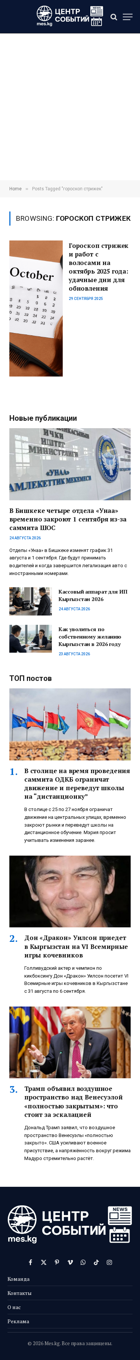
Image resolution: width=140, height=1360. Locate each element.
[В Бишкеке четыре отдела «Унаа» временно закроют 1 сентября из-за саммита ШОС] (70, 464)
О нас (14, 1307)
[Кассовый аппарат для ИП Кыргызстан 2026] (30, 601)
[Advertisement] (70, 107)
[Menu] (128, 17)
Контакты (19, 1292)
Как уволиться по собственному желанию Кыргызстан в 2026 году (90, 636)
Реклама (18, 1321)
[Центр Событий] (70, 16)
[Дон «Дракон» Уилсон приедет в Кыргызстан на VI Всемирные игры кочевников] (70, 891)
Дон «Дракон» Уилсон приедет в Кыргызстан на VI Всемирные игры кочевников (76, 946)
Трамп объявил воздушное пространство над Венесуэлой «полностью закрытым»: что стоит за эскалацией (73, 1101)
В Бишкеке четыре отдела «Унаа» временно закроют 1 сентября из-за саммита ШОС (67, 519)
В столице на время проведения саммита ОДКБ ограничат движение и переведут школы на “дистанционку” (77, 783)
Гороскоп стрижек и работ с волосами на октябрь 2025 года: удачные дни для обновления (98, 267)
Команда (18, 1278)
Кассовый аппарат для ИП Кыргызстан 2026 (93, 595)
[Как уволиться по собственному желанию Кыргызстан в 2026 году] (30, 639)
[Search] (114, 17)
